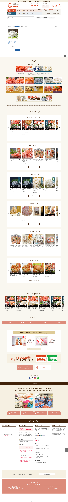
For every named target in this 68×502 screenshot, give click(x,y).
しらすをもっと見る (34, 195)
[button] (8, 127)
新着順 (26, 26)
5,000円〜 (58, 322)
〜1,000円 (9, 322)
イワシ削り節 (45, 17)
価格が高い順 (22, 26)
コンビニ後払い (44, 428)
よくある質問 (47, 474)
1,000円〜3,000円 (26, 322)
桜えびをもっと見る (34, 167)
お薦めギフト (39, 17)
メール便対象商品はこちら (24, 455)
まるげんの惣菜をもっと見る (34, 280)
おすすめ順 (13, 26)
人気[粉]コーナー (52, 17)
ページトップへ (65, 56)
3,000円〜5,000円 (42, 322)
